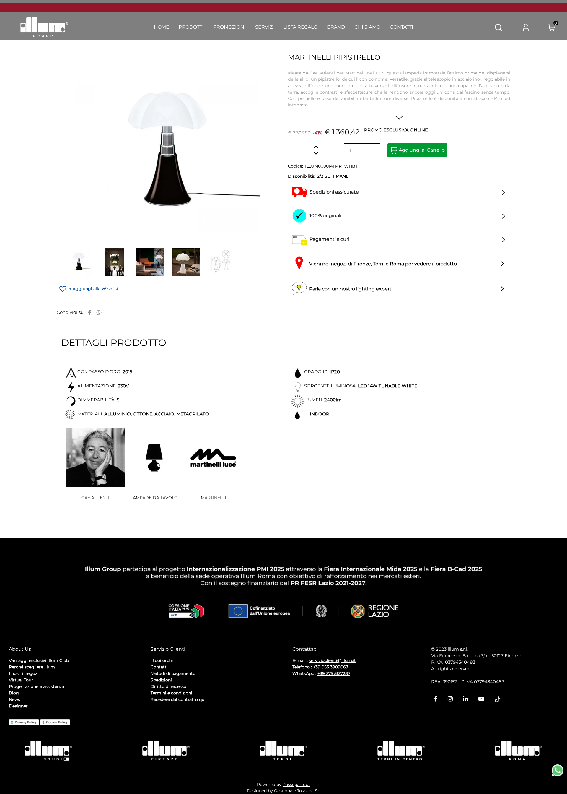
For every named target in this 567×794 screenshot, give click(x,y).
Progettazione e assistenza (36, 686)
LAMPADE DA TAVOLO (154, 497)
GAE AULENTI (95, 497)
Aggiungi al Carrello (421, 150)
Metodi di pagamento (173, 673)
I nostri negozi (23, 673)
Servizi (264, 27)
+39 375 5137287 (333, 673)
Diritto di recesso (168, 686)
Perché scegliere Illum (32, 667)
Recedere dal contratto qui (178, 699)
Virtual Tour (21, 680)
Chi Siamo (367, 27)
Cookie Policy (57, 722)
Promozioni (229, 27)
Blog (14, 693)
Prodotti (191, 27)
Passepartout (296, 784)
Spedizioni (161, 680)
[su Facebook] (89, 312)
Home (161, 27)
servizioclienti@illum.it (332, 660)
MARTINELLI (213, 497)
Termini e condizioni (171, 693)
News (14, 699)
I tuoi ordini (163, 660)
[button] (498, 27)
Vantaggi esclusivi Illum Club (39, 660)
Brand (336, 27)
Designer (18, 706)
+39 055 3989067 (330, 667)
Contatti (401, 27)
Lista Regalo (300, 27)
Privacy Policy (26, 722)
